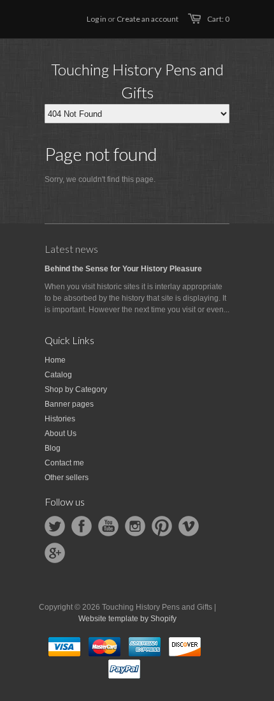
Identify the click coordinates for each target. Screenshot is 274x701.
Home (55, 360)
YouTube (108, 526)
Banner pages (69, 404)
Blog (53, 448)
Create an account (147, 19)
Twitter (55, 526)
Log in (96, 19)
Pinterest (162, 526)
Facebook (81, 526)
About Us (60, 433)
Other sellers (67, 477)
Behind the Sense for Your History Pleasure (123, 268)
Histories (60, 418)
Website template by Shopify (127, 618)
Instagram (135, 526)
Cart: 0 (218, 19)
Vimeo (188, 526)
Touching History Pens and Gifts (137, 81)
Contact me (64, 462)
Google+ (55, 553)
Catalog (58, 374)
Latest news (71, 249)
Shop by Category (76, 389)
